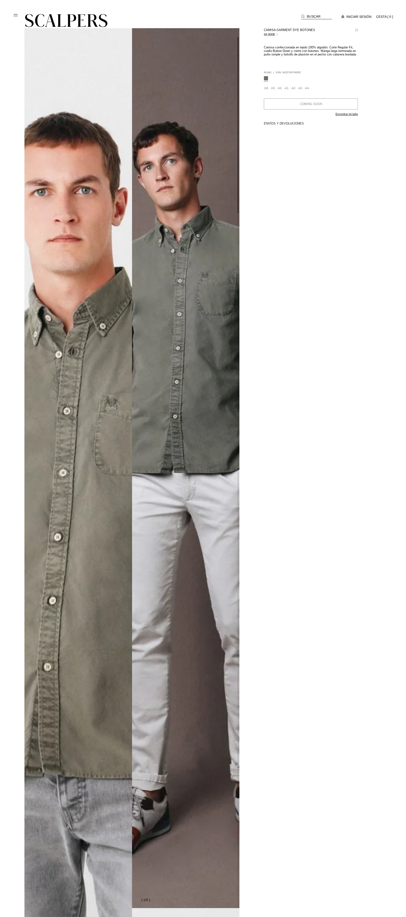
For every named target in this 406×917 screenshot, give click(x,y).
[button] (16, 17)
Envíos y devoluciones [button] (284, 123)
